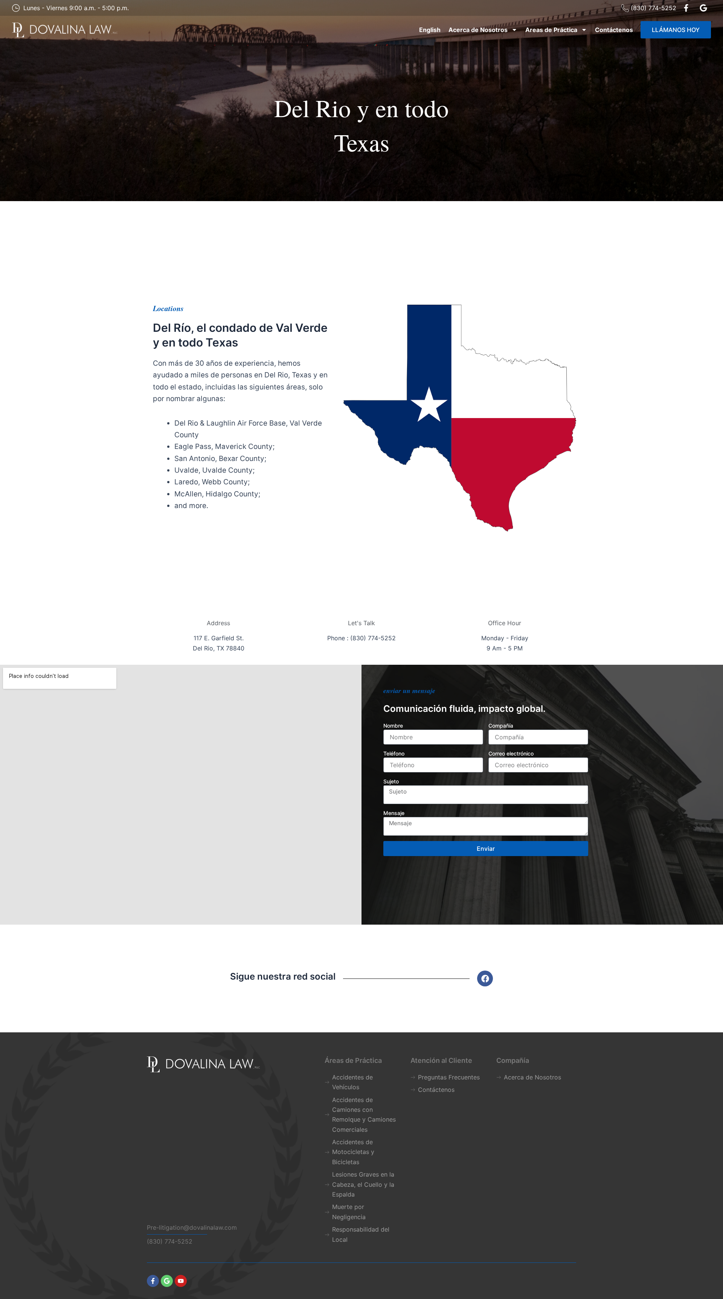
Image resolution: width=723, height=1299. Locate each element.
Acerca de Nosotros (478, 30)
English (430, 30)
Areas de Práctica (551, 30)
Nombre (393, 725)
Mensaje (393, 813)
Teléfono (393, 753)
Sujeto (391, 781)
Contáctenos (614, 30)
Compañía (500, 725)
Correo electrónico (511, 753)
